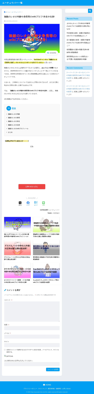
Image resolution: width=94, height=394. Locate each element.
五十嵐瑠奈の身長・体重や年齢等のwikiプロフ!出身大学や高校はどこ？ (78, 42)
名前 (6, 325)
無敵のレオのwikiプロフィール (18, 128)
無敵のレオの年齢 (14, 114)
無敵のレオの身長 (14, 117)
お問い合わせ (66, 388)
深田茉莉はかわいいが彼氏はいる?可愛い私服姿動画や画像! (77, 58)
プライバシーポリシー (30, 388)
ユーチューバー (54, 210)
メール (7, 333)
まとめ (10, 132)
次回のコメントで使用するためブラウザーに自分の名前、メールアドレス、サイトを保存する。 (33, 351)
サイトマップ (42, 388)
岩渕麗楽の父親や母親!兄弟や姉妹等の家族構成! (78, 51)
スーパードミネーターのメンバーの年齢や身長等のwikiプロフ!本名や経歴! (78, 75)
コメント (8, 300)
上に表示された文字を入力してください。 (19, 361)
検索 (90, 11)
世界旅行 (57, 213)
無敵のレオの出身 (14, 125)
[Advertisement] (31, 163)
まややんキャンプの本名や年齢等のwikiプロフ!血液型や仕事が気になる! (78, 26)
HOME (48, 385)
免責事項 (58, 388)
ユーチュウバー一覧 (12, 3)
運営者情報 (51, 388)
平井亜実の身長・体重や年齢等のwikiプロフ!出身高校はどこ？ (78, 34)
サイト (6, 341)
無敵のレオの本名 (14, 121)
